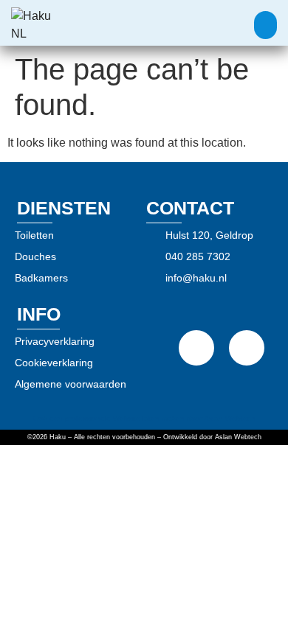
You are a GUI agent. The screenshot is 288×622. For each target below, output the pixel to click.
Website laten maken (149, 418)
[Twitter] (246, 348)
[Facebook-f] (196, 348)
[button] (266, 25)
